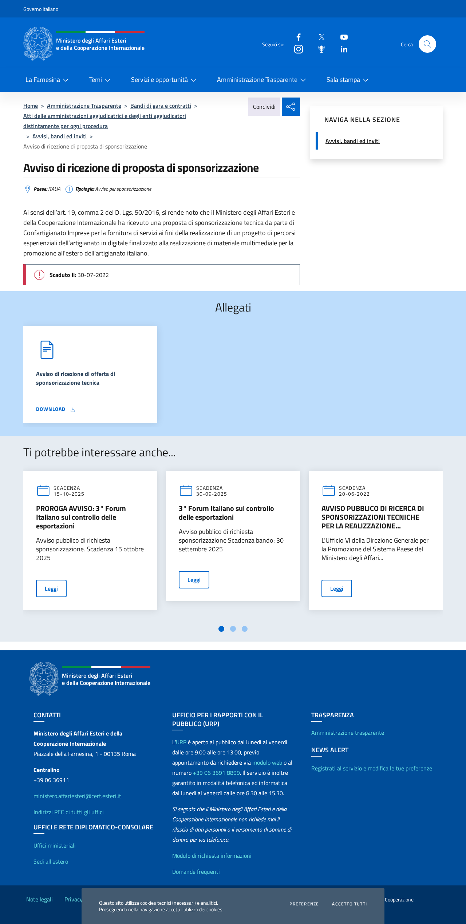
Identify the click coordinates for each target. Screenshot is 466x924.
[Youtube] (341, 36)
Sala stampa (343, 79)
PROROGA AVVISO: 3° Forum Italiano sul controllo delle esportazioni (81, 517)
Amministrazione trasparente (347, 732)
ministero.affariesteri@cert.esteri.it (77, 796)
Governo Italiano (40, 9)
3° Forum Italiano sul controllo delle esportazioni (226, 513)
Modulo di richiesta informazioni (212, 855)
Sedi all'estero (50, 861)
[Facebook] (295, 36)
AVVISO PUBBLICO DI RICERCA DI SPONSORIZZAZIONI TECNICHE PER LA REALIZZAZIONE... (372, 517)
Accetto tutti (349, 904)
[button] (427, 44)
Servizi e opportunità (159, 79)
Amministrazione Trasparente (257, 79)
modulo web (267, 762)
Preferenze (304, 904)
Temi (95, 79)
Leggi (51, 588)
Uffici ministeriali (54, 845)
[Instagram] (295, 48)
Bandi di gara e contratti (160, 105)
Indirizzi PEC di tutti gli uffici (68, 812)
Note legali (39, 899)
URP (181, 742)
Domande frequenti (196, 871)
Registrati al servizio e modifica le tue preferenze (371, 768)
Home (30, 105)
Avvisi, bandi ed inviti (59, 136)
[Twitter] (318, 36)
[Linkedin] (341, 48)
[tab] (221, 629)
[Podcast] (318, 48)
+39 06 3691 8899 (216, 772)
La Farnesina (42, 79)
